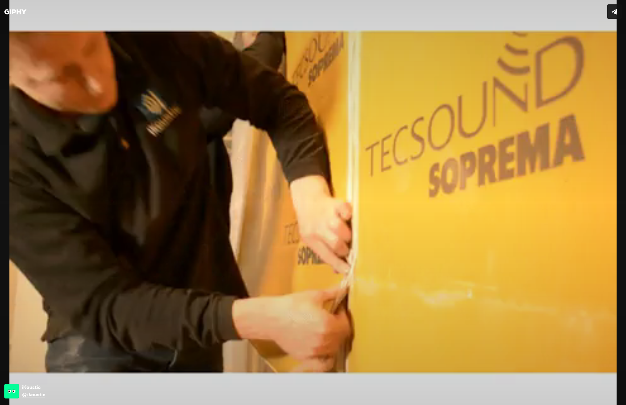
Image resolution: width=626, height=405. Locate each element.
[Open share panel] (614, 11)
